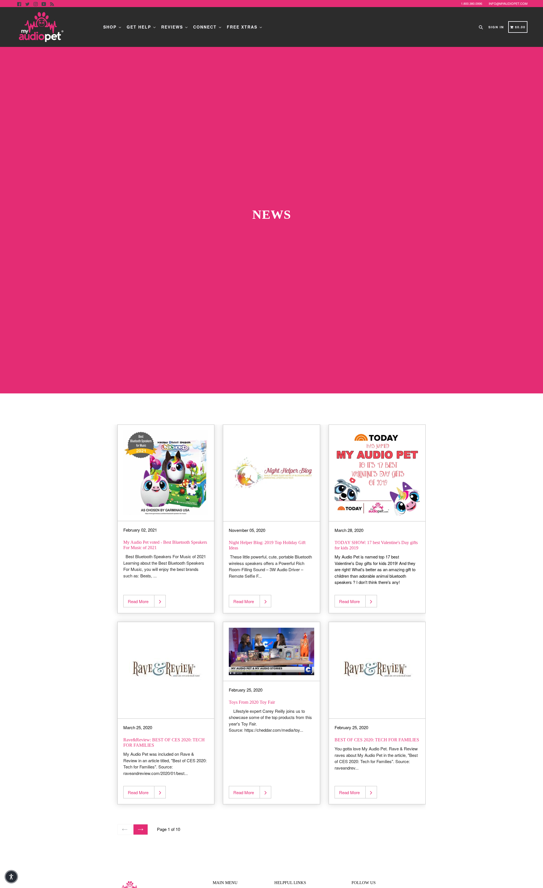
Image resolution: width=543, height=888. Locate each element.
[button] (11, 876)
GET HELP (140, 27)
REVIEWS (173, 27)
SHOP (110, 27)
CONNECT (205, 27)
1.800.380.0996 (471, 3)
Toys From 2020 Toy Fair (252, 702)
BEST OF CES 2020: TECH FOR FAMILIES (377, 739)
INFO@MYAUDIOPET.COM (508, 3)
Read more (138, 601)
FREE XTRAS (243, 27)
